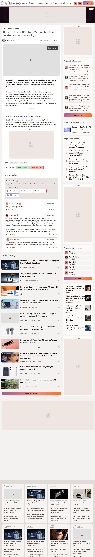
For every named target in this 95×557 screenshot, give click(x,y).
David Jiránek (23, 267)
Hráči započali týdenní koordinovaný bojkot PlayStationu (73, 308)
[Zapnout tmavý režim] (80, 3)
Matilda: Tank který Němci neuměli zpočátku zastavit (35, 550)
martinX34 (13, 240)
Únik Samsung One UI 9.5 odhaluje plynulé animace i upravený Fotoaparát (38, 314)
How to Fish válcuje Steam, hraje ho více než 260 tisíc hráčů (12, 503)
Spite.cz (67, 312)
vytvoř (53, 184)
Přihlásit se (88, 3)
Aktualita (10, 28)
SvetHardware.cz (70, 332)
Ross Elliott (23, 116)
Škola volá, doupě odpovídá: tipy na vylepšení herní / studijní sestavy (40, 261)
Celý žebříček (78, 278)
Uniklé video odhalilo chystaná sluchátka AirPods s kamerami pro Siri (38, 328)
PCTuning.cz (69, 302)
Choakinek (12, 215)
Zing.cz (67, 292)
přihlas (34, 184)
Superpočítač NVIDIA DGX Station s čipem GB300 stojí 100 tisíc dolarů (58, 518)
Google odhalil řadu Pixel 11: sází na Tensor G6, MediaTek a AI (38, 341)
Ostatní (17, 28)
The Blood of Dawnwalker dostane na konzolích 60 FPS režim (74, 318)
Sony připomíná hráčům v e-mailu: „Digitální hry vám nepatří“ (12, 518)
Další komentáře (78, 115)
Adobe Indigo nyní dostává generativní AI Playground (38, 381)
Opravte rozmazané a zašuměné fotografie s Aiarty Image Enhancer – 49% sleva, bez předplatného (39, 355)
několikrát (9, 94)
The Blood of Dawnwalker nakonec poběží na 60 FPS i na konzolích (74, 288)
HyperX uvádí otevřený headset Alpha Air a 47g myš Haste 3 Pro (81, 543)
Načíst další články (31, 393)
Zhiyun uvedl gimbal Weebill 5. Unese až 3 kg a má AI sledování (39, 275)
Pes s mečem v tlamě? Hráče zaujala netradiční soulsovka (35, 509)
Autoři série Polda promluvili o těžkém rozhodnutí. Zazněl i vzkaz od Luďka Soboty (36, 516)
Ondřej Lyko (23, 320)
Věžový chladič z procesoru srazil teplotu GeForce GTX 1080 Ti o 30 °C (75, 298)
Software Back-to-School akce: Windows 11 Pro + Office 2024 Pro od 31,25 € (39, 288)
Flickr (40, 116)
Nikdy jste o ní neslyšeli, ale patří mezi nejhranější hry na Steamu (81, 518)
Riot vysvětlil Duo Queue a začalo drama (12, 550)
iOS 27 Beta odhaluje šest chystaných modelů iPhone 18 (36, 367)
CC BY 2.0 (31, 116)
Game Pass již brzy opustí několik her (58, 550)
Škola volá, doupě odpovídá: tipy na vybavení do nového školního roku (40, 301)
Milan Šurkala (10, 40)
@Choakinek (11, 242)
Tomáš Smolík (13, 204)
